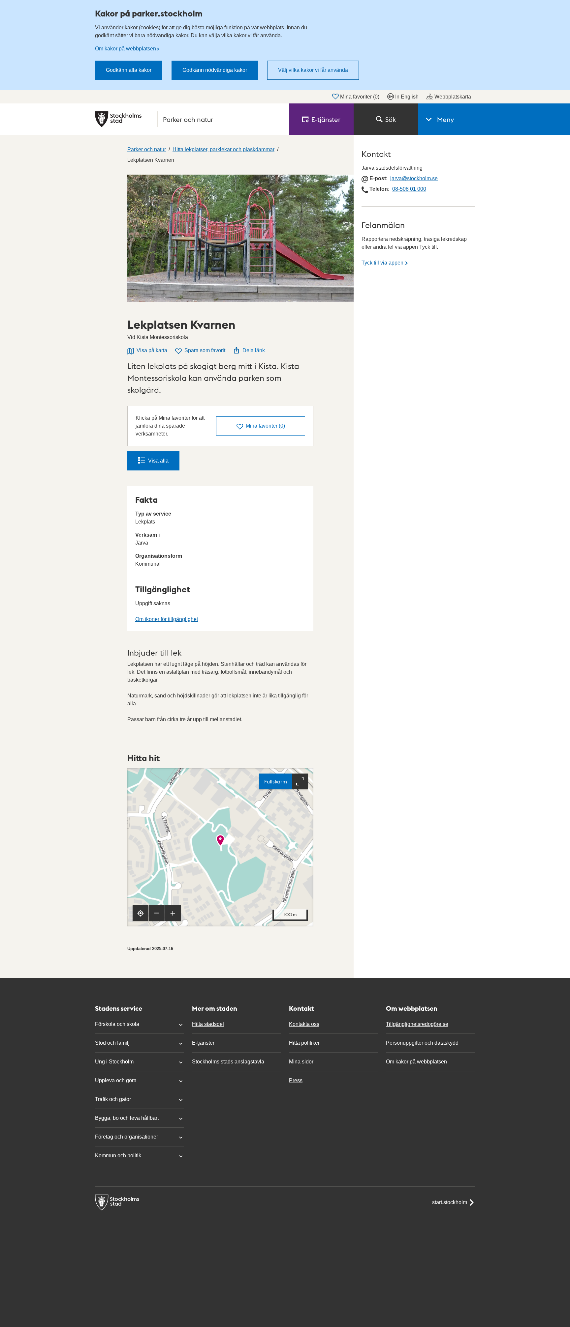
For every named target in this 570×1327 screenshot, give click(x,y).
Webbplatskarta (452, 96)
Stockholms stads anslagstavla (228, 1061)
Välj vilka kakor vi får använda (313, 70)
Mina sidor (301, 1061)
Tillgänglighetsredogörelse (417, 1024)
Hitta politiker (304, 1043)
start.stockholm (449, 1202)
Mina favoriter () (359, 96)
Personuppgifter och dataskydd (422, 1043)
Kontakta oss (304, 1024)
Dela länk (253, 350)
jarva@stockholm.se (414, 178)
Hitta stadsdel (208, 1024)
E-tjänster (203, 1043)
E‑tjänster (325, 119)
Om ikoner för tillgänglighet (166, 619)
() (265, 426)
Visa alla (158, 461)
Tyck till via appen (382, 263)
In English (407, 96)
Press (295, 1080)
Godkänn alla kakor (128, 70)
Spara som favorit (204, 350)
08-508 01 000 (409, 189)
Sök (390, 119)
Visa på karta (152, 350)
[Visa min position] (140, 913)
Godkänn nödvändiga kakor (214, 70)
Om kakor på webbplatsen (125, 48)
